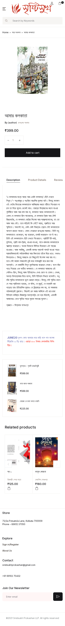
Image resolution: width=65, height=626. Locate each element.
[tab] (13, 180)
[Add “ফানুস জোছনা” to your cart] (36, 488)
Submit (58, 596)
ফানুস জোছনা (40, 471)
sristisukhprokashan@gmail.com (18, 565)
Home (5, 32)
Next (56, 464)
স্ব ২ (9, 471)
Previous (8, 464)
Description (13, 179)
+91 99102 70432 (11, 576)
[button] (52, 3)
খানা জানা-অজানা (26, 383)
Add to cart (32, 152)
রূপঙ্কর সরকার (23, 122)
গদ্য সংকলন (16, 32)
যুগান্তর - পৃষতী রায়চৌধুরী (29, 365)
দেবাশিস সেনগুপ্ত (41, 479)
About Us (7, 550)
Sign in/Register (10, 544)
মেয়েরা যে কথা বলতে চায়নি (29, 401)
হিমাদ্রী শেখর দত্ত (14, 479)
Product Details (37, 179)
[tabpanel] (32, 70)
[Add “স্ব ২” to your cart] (9, 488)
